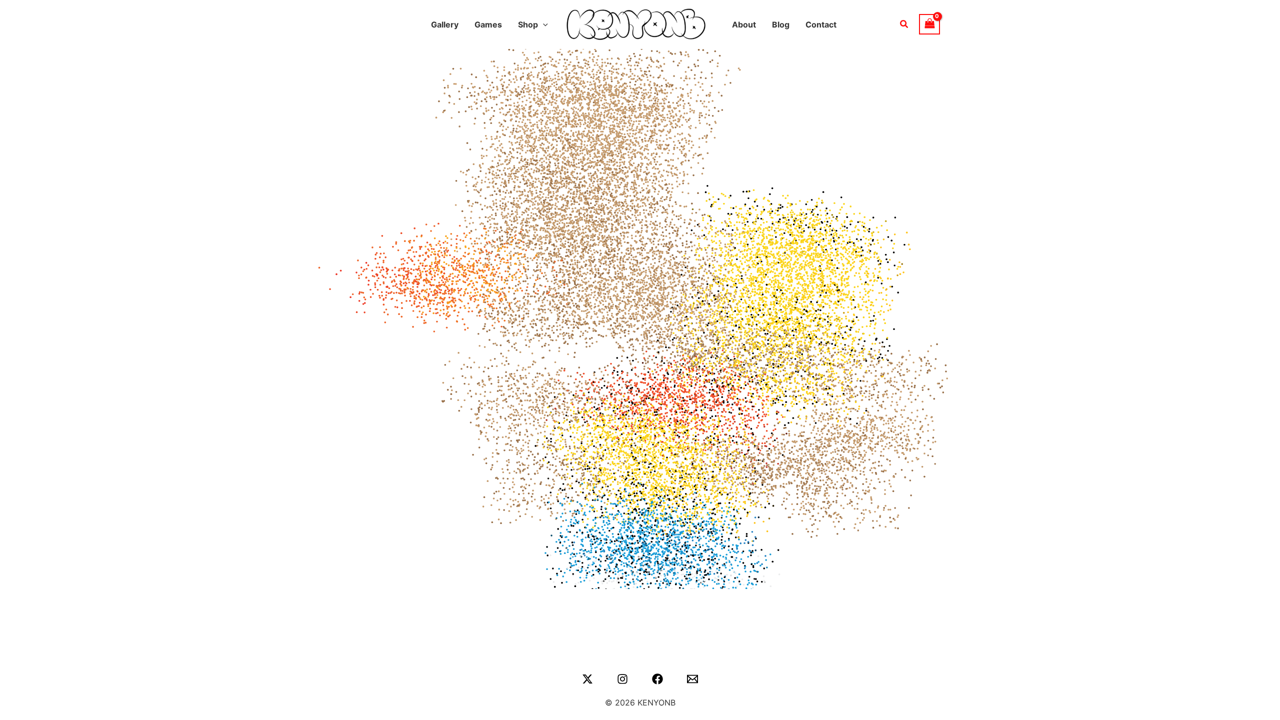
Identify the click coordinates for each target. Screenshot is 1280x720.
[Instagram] (622, 679)
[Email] (692, 679)
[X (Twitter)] (587, 679)
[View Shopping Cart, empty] (929, 24)
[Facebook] (657, 679)
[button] (543, 24)
